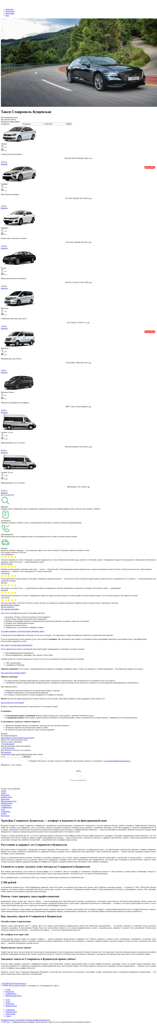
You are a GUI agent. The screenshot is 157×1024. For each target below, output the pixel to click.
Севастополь (6, 805)
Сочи (3, 809)
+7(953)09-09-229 (7, 983)
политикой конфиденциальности (117, 761)
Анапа (3, 793)
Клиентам (9, 9)
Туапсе (3, 814)
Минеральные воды (8, 801)
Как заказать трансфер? (10, 609)
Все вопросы (6, 752)
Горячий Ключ (11, 1012)
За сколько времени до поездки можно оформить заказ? (22, 631)
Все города (5, 816)
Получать (27, 757)
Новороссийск (6, 803)
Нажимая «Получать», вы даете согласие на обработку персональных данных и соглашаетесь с (79, 761)
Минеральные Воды (13, 996)
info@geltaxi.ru (6, 738)
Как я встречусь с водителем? (12, 703)
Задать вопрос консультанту (24, 738)
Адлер (3, 791)
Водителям (10, 11)
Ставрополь (5, 812)
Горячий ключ (6, 797)
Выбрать (4, 164)
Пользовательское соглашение (13, 1020)
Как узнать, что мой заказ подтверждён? (17, 645)
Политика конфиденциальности (37, 1020)
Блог (7, 15)
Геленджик (5, 795)
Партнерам (10, 13)
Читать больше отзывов (10, 605)
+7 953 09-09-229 (7, 744)
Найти (69, 124)
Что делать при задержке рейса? (13, 673)
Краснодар (5, 799)
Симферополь (6, 807)
